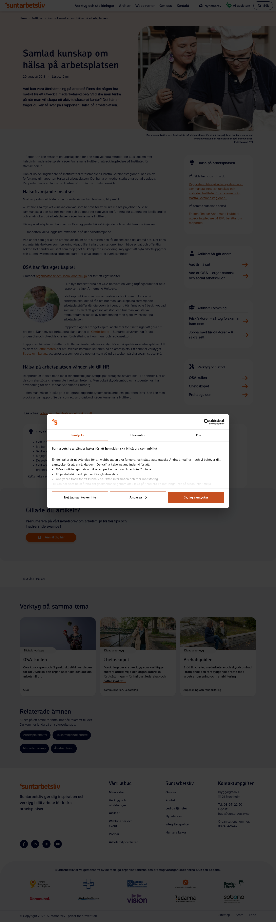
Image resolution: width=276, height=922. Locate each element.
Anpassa (136, 497)
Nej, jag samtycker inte (80, 497)
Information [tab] (138, 435)
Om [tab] (198, 435)
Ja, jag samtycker (196, 497)
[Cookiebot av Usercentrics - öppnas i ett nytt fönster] (206, 422)
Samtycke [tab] (77, 435)
